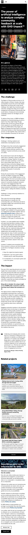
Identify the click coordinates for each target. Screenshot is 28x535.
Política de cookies (10, 501)
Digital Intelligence (18, 30)
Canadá (10, 30)
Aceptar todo (6, 531)
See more (14, 454)
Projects (4, 7)
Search (25, 2)
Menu (6, 2)
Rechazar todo (6, 527)
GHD (2, 2)
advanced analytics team (8, 213)
